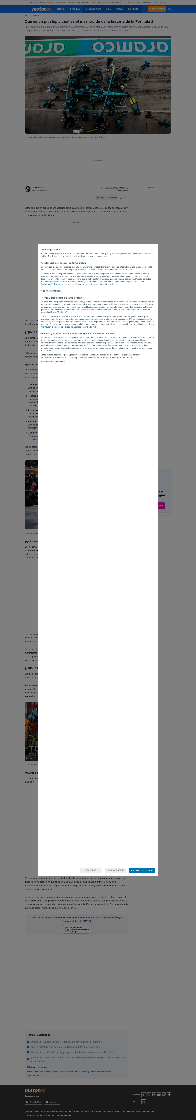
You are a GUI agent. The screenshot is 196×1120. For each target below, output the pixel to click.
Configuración (115, 870)
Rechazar (90, 870)
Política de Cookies (74, 281)
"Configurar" (46, 327)
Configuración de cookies (52, 284)
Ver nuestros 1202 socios (53, 361)
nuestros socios (79, 316)
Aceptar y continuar (142, 870)
